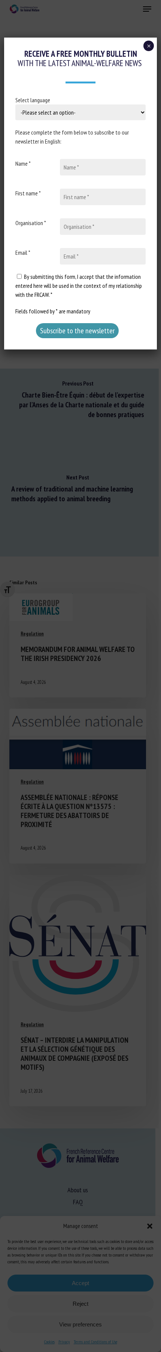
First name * (28, 193)
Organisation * (30, 223)
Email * (22, 252)
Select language (32, 100)
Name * (23, 163)
